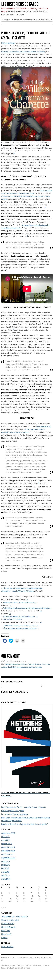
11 (23, 560)
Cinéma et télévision (10, 920)
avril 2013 (5, 875)
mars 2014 (5, 840)
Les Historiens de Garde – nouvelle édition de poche (23, 807)
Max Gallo (5, 930)
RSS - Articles (7, 946)
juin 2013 (5, 868)
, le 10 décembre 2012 (19, 602)
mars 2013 (5, 878)
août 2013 (5, 861)
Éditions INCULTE (7, 957)
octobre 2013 (6, 854)
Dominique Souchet (43, 426)
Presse (4, 937)
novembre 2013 (8, 850)
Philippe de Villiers (8, 43)
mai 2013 (5, 871)
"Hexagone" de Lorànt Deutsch (14, 916)
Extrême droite (7, 923)
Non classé (6, 934)
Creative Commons (14, 968)
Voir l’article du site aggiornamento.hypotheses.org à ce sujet (26, 608)
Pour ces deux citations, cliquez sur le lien (20, 628)
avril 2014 (5, 836)
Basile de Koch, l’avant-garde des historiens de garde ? (24, 824)
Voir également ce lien (11, 619)
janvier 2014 (6, 843)
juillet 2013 (5, 864)
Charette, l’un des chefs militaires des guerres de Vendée (23, 51)
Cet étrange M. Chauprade (12, 810)
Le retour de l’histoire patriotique (14, 814)
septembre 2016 (8, 833)
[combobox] (22, 686)
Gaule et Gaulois (8, 927)
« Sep (3, 907)
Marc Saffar (16, 965)
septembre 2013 (8, 857)
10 (38, 483)
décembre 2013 (8, 847)
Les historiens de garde (19, 4)
